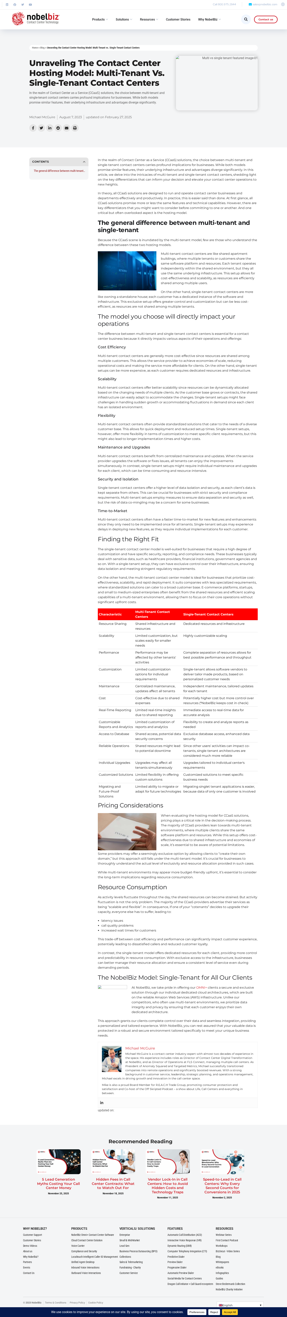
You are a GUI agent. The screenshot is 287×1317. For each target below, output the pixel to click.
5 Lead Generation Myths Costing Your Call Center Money (58, 1183)
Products (98, 19)
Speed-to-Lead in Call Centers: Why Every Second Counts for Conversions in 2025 (222, 1185)
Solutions (122, 19)
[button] (84, 161)
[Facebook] (15, 4)
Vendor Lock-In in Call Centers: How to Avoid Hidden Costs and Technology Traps (167, 1185)
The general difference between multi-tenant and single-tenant (60, 171)
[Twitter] (22, 4)
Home (35, 47)
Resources (147, 19)
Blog (42, 47)
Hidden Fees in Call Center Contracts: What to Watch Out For (113, 1183)
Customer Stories (178, 19)
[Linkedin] (7, 4)
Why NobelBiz (207, 19)
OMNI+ (201, 987)
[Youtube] (30, 4)
